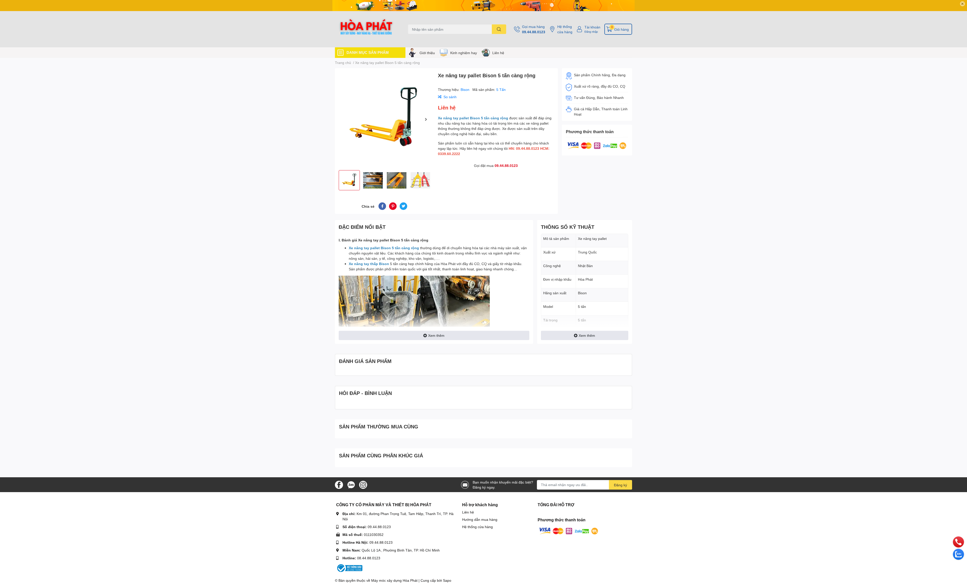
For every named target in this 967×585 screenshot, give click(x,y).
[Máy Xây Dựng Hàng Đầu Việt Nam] (366, 29)
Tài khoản (592, 27)
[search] (499, 29)
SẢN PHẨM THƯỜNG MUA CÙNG (378, 426)
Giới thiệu (427, 53)
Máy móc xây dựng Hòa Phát (394, 580)
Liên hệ (498, 53)
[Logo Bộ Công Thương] (349, 568)
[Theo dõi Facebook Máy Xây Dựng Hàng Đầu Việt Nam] (339, 484)
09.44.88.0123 (533, 32)
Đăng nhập (591, 31)
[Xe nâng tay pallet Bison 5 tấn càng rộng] (384, 119)
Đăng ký (620, 485)
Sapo (447, 580)
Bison (465, 89)
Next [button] (425, 119)
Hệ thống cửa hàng (564, 29)
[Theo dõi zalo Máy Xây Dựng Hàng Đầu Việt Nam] (351, 484)
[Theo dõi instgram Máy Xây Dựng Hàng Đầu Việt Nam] (363, 484)
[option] (384, 119)
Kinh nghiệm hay (463, 53)
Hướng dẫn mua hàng (479, 519)
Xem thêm (436, 335)
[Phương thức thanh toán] (597, 145)
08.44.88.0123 (368, 558)
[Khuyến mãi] (483, 5)
